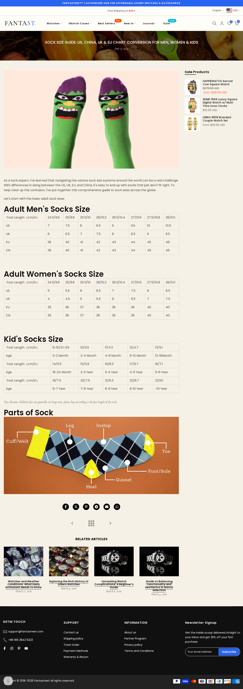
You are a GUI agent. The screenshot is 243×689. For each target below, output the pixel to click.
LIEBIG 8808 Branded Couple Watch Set (217, 119)
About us (130, 632)
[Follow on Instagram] (11, 648)
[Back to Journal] (91, 524)
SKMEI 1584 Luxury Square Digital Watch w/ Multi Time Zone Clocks (220, 103)
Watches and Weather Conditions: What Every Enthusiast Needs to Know (24, 584)
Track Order (71, 645)
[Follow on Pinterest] (19, 648)
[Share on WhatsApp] (117, 507)
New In (129, 23)
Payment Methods (76, 651)
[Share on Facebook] (65, 507)
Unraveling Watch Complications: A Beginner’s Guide (114, 584)
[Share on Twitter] (76, 507)
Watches (53, 23)
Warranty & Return (76, 657)
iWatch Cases (79, 23)
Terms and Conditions (139, 651)
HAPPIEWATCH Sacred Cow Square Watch (218, 83)
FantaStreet (20, 23)
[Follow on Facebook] (4, 648)
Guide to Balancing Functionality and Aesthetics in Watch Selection (159, 585)
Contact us (71, 632)
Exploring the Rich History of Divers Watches (68, 582)
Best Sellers (109, 23)
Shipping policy (73, 638)
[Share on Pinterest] (86, 507)
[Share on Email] (106, 507)
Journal (148, 23)
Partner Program (135, 638)
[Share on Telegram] (96, 507)
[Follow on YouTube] (26, 648)
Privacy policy (133, 645)
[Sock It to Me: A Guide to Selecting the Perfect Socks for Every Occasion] (110, 524)
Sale (169, 23)
